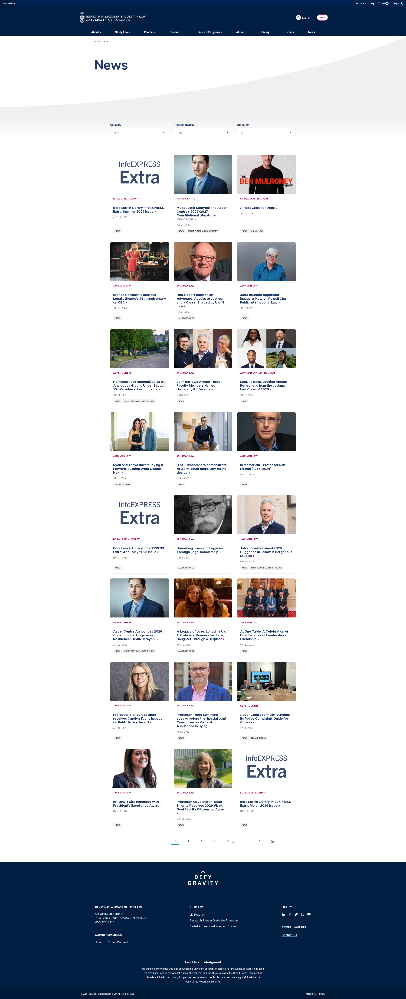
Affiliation (243, 124)
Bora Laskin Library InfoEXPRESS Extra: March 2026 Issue (265, 803)
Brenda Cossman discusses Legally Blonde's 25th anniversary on (139, 298)
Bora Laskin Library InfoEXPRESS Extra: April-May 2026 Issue (138, 550)
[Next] (260, 841)
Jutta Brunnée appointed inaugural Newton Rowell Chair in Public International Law (265, 298)
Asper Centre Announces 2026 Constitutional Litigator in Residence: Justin (137, 635)
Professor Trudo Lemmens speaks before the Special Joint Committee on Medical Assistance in (201, 720)
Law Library (360, 3)
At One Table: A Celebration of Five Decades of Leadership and (265, 635)
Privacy (322, 993)
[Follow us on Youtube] (309, 914)
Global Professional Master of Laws (213, 926)
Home (97, 41)
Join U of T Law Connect (111, 942)
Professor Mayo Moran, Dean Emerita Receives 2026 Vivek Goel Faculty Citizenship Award (201, 805)
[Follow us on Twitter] (296, 914)
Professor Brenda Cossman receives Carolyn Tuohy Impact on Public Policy (137, 718)
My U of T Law (378, 3)
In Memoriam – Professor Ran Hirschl (262, 467)
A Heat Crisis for (257, 208)
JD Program (197, 914)
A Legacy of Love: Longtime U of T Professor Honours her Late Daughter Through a (202, 635)
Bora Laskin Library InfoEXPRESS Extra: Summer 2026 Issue (138, 209)
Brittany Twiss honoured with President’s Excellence (136, 803)
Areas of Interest (184, 124)
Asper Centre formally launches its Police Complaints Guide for (265, 718)
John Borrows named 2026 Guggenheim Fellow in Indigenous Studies (266, 552)
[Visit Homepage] (113, 17)
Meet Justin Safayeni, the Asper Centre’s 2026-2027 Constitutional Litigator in (202, 213)
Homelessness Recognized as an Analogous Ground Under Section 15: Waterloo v (139, 385)
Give (322, 17)
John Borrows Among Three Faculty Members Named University (198, 385)
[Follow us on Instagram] (302, 914)
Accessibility (311, 993)
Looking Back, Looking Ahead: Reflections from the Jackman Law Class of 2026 (263, 385)
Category (115, 124)
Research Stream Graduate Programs (214, 920)
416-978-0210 (104, 922)
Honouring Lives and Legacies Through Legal (200, 550)
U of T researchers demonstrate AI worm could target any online (202, 468)
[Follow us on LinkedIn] (283, 914)
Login (396, 3)
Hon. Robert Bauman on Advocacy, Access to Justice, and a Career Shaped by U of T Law (201, 300)
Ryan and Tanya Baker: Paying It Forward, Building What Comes (138, 468)
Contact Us (289, 935)
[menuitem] (96, 32)
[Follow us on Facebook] (290, 914)
